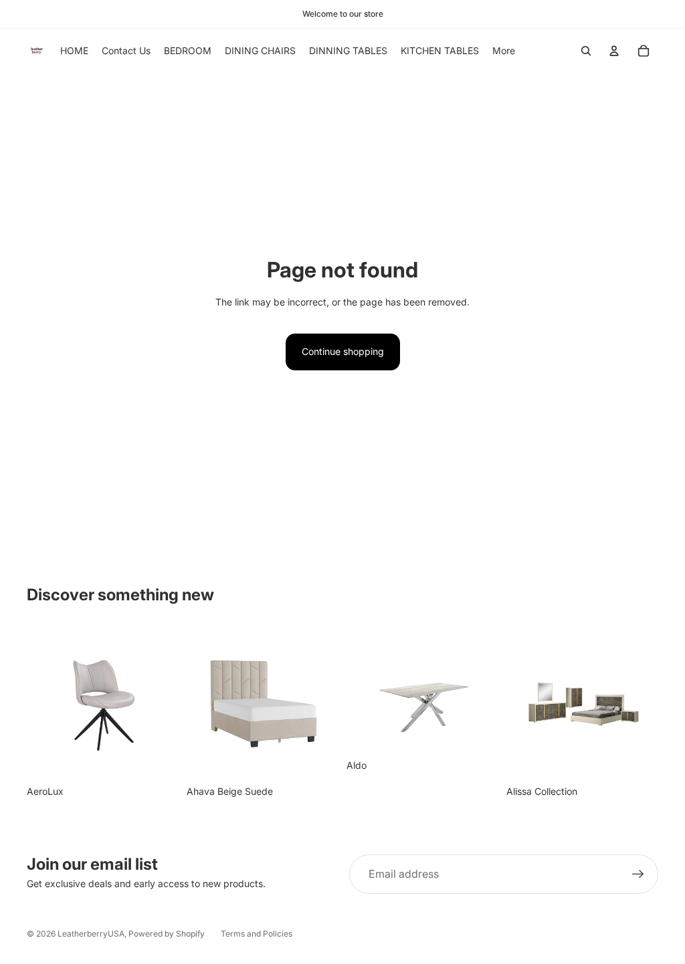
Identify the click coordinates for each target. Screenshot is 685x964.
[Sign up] (638, 874)
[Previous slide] (201, 703)
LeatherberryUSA (91, 934)
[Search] (586, 51)
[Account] (614, 51)
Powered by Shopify (166, 934)
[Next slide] (323, 703)
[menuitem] (504, 51)
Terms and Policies (256, 934)
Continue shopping (343, 351)
